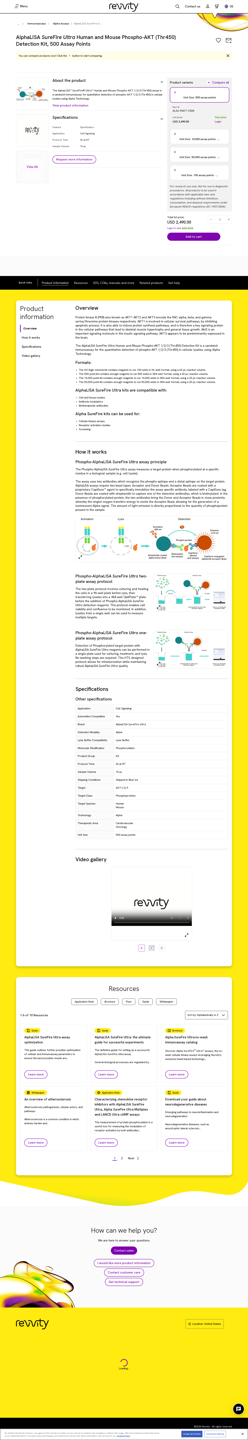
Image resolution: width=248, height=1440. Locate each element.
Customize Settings (215, 1434)
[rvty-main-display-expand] (187, 935)
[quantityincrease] (229, 219)
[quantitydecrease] (211, 219)
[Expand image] (80, 557)
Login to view (174, 228)
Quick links (25, 282)
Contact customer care (124, 1272)
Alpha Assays (61, 23)
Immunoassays (36, 23)
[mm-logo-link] (124, 6)
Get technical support (124, 1282)
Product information (55, 283)
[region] (124, 1434)
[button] (208, 6)
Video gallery (31, 356)
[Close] (242, 1434)
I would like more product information (124, 1263)
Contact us (192, 6)
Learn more (36, 1074)
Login (218, 121)
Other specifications (93, 699)
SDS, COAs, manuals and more (113, 283)
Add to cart (194, 237)
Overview (30, 328)
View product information (70, 105)
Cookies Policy (123, 1436)
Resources (81, 283)
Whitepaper (166, 1001)
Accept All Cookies (192, 1434)
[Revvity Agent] (238, 1409)
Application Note (84, 1001)
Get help (174, 283)
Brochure (109, 1001)
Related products (151, 283)
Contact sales (124, 1250)
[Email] (228, 43)
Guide (145, 1001)
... (18, 24)
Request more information (74, 159)
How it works (31, 337)
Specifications (31, 347)
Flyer (129, 1001)
